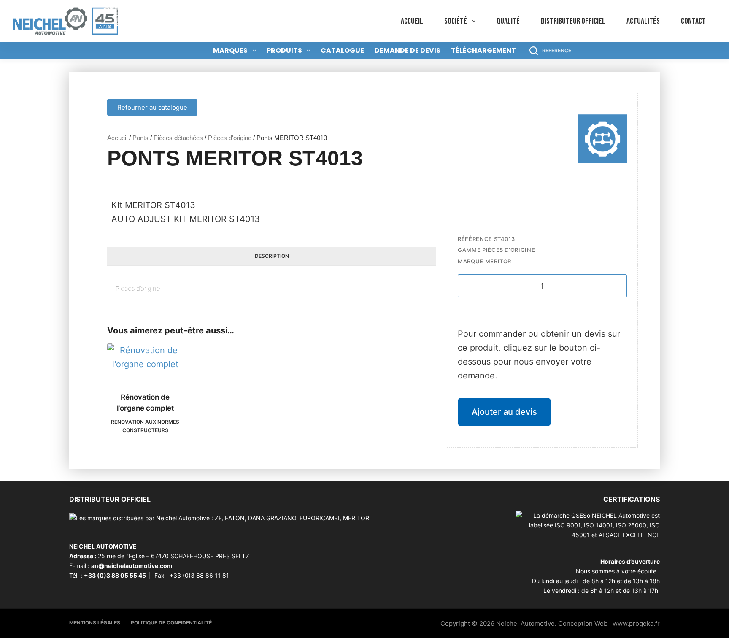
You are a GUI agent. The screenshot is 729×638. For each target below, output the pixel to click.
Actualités (643, 21)
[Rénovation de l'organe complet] (145, 362)
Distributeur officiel (573, 21)
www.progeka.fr (636, 623)
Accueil (412, 21)
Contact (693, 21)
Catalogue (342, 50)
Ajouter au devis (504, 412)
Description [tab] (272, 256)
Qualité (508, 21)
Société (455, 21)
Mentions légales (94, 622)
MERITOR (498, 261)
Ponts (140, 137)
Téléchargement (483, 50)
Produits (284, 50)
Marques (230, 50)
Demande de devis (407, 50)
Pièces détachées (178, 137)
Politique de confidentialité (171, 622)
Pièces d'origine (229, 137)
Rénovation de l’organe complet (145, 402)
